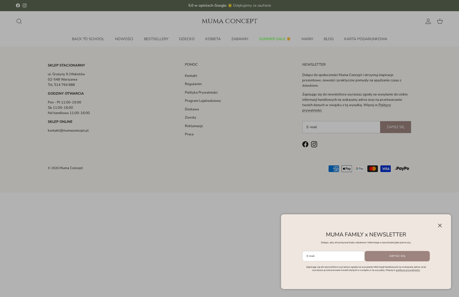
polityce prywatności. (408, 270)
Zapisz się (397, 256)
